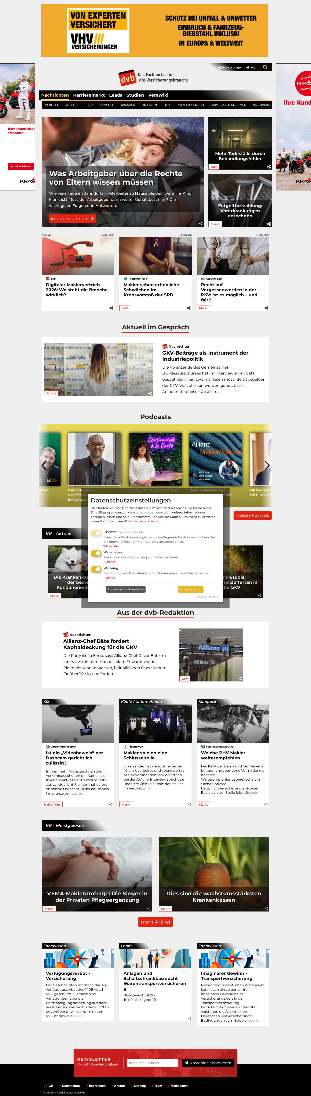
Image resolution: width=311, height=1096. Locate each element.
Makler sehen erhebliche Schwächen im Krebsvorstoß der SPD (151, 289)
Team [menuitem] (158, 1086)
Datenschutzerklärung (142, 521)
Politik (51, 393)
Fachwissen (54, 946)
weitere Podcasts (252, 515)
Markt (215, 224)
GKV (214, 167)
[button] (201, 224)
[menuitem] (228, 67)
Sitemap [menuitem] (140, 1086)
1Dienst (109, 562)
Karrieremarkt (89, 95)
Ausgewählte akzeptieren (125, 589)
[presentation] (44, 465)
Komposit (207, 701)
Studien (135, 95)
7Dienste (110, 546)
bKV (125, 308)
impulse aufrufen (69, 218)
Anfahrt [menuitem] (119, 1086)
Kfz (46, 701)
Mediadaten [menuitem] (179, 1086)
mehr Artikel (155, 922)
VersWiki (158, 95)
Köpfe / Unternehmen (141, 701)
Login (253, 67)
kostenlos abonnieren (210, 1063)
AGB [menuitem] (50, 1086)
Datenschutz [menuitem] (71, 1086)
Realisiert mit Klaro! (207, 596)
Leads (115, 95)
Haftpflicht (52, 804)
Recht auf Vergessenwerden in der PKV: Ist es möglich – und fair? (229, 292)
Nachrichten (55, 95)
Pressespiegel (231, 67)
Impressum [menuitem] (97, 1086)
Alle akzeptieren (190, 589)
